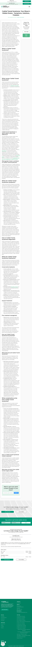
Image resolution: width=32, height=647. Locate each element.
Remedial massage (14, 286)
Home (9, 17)
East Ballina (21, 543)
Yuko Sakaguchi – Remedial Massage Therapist (23, 635)
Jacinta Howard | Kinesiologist (21, 636)
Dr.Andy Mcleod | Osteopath (21, 616)
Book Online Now (7, 511)
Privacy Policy (3, 623)
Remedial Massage (3, 617)
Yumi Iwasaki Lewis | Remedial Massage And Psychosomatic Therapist (23, 632)
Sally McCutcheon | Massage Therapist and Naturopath (24, 630)
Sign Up (16, 492)
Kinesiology (2, 620)
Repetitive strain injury (15, 85)
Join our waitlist (21, 511)
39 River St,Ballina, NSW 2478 (19, 609)
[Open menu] (29, 6)
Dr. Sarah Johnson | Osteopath (21, 628)
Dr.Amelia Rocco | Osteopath (21, 617)
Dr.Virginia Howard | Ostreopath (21, 626)
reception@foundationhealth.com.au (22, 612)
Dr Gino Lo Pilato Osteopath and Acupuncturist (23, 621)
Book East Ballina (26, 3)
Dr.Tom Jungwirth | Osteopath (21, 620)
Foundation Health (4, 542)
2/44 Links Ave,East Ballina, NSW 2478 (20, 606)
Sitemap (2, 625)
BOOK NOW (26, 35)
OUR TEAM (26, 31)
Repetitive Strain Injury (13, 17)
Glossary (2, 627)
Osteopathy (2, 616)
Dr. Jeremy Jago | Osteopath (21, 624)
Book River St (27, 1)
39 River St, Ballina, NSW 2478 (16, 540)
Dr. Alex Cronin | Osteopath (21, 622)
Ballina (24, 543)
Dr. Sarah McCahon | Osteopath (21, 625)
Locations (2, 626)
